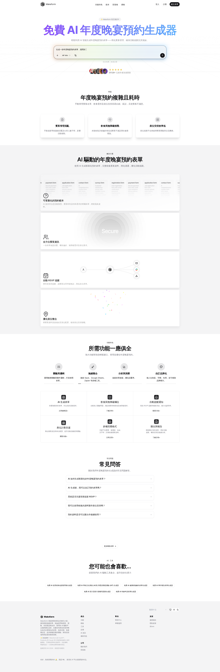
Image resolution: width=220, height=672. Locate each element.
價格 (123, 4)
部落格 (115, 4)
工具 (82, 626)
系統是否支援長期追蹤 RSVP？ (82, 496)
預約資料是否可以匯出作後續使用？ (84, 514)
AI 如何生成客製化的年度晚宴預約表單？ (87, 479)
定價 (82, 630)
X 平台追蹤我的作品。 (80, 660)
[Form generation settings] (75, 55)
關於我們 (84, 647)
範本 (107, 4)
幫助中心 (118, 620)
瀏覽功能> (63, 436)
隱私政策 (153, 623)
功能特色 (98, 4)
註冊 (165, 4)
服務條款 (153, 620)
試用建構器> (63, 411)
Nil (63, 660)
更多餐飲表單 (110, 546)
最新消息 (84, 636)
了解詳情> (110, 411)
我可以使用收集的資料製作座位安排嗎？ (86, 505)
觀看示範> (156, 411)
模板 (82, 623)
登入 (157, 4)
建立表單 (174, 4)
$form (152, 626)
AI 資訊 (83, 633)
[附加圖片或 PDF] (57, 55)
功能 (82, 620)
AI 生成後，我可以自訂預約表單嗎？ (85, 487)
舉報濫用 (118, 623)
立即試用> (110, 437)
